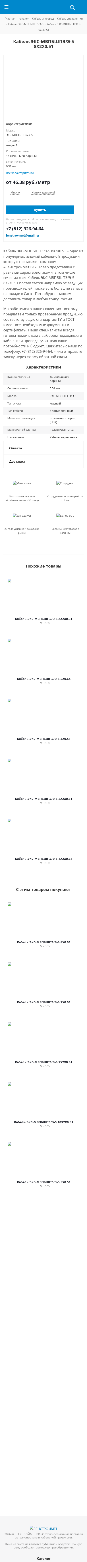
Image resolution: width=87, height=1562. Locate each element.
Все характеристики (20, 173)
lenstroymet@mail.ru (22, 235)
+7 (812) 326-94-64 (25, 229)
